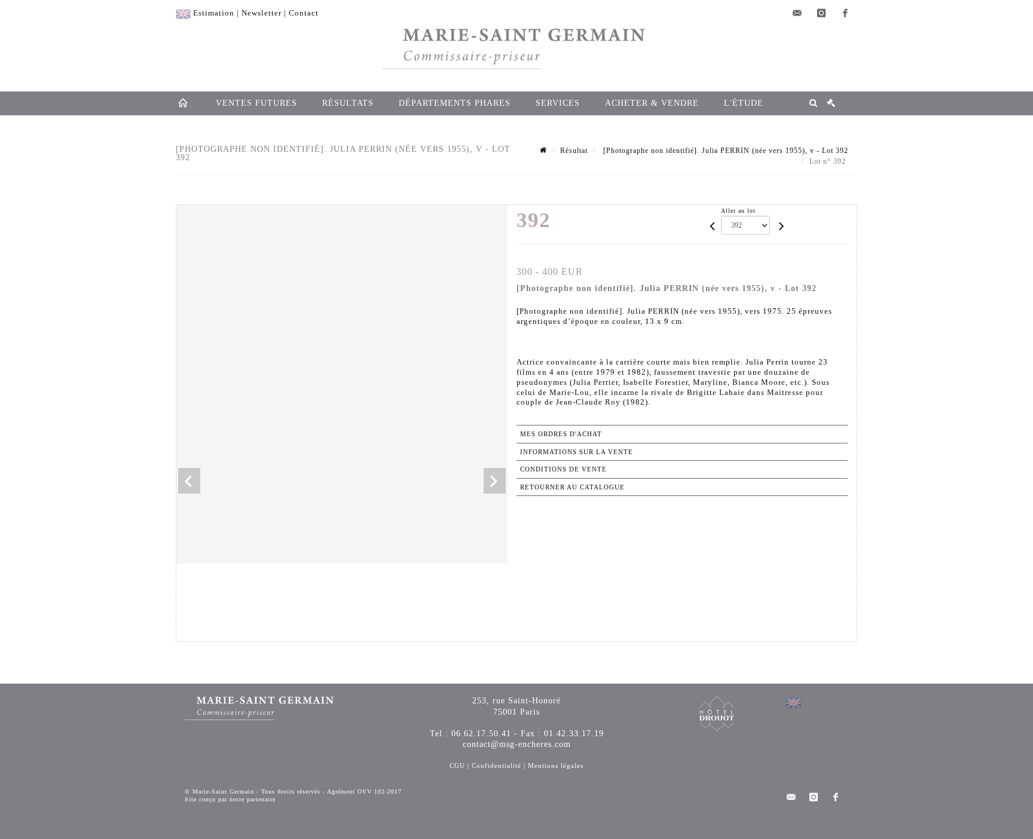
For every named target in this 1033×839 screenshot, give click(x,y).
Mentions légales (555, 765)
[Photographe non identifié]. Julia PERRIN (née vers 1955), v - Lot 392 (724, 150)
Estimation (213, 12)
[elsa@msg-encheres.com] (797, 13)
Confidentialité (496, 765)
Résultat (574, 150)
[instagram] (821, 13)
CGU (457, 765)
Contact (304, 12)
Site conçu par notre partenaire (230, 799)
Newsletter (262, 12)
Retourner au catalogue (572, 487)
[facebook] (845, 13)
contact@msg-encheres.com (517, 744)
